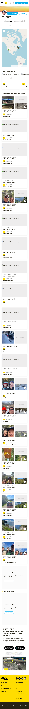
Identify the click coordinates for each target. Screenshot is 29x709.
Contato (18, 688)
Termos (14, 705)
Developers (19, 698)
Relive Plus (19, 691)
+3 (25, 200)
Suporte (18, 686)
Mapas (3, 705)
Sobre (2, 686)
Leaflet (13, 66)
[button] (9, 49)
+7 (25, 388)
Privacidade (9, 705)
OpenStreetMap (19, 66)
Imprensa (3, 691)
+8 (25, 411)
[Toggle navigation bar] (2, 3)
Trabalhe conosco (6, 688)
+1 (25, 106)
